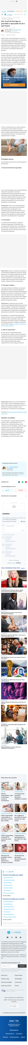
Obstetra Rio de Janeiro (9, 880)
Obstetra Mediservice (9, 906)
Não (21, 490)
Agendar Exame (19, 11)
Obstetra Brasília (8, 882)
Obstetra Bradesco (8, 904)
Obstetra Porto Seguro (9, 909)
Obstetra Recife (7, 890)
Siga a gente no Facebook (16, 937)
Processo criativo (5, 978)
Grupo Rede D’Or (21, 1012)
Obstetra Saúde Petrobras (10, 917)
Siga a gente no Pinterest (20, 937)
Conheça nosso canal (7, 937)
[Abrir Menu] (2, 14)
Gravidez (9, 17)
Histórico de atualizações (9, 496)
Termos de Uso (18, 982)
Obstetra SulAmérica (9, 901)
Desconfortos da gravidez (7, 18)
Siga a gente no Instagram (12, 937)
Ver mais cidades (6, 895)
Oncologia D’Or (19, 1033)
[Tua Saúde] (8, 14)
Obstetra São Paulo (8, 877)
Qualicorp (23, 1037)
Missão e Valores (18, 975)
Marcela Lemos (12, 32)
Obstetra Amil (7, 911)
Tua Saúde (3, 11)
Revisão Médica (18, 978)
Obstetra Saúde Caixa (9, 914)
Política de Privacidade (6, 982)
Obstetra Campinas (8, 887)
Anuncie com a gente (6, 985)
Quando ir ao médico (10, 35)
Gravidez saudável (16, 17)
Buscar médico (10, 11)
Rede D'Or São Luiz (10, 1033)
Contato (17, 985)
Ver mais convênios (7, 919)
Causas (3, 35)
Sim (8, 490)
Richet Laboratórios (14, 1037)
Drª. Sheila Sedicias (12, 467)
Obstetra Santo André (9, 893)
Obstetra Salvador (8, 885)
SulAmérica (5, 1037)
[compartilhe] (19, 482)
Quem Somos (4, 975)
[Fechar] (16, 1)
